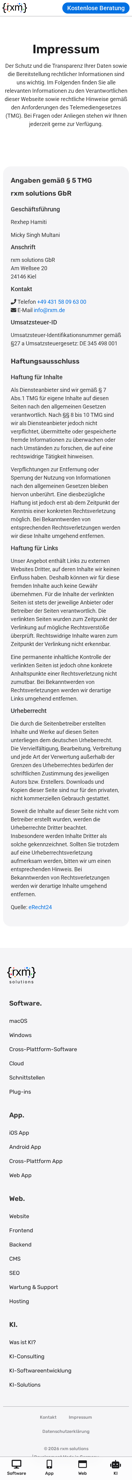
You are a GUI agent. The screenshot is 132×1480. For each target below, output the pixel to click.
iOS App (19, 1132)
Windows (20, 1035)
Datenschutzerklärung (66, 1431)
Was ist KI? (22, 1342)
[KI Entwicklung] (115, 1464)
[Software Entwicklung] (16, 1464)
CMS (15, 1258)
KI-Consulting (27, 1356)
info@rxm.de (49, 310)
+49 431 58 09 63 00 (61, 302)
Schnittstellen (27, 1077)
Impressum (80, 1417)
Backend (20, 1244)
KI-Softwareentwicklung (40, 1370)
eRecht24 (40, 907)
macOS (18, 1021)
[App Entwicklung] (49, 1464)
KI (116, 1473)
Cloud (16, 1063)
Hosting (19, 1301)
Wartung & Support (33, 1287)
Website (19, 1216)
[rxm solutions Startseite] (14, 8)
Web (82, 1473)
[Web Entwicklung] (82, 1464)
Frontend (21, 1230)
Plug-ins (20, 1091)
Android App (25, 1147)
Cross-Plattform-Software (43, 1049)
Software (16, 1473)
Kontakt (48, 1417)
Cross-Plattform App (36, 1161)
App (49, 1473)
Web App (20, 1175)
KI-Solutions (25, 1384)
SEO (14, 1273)
